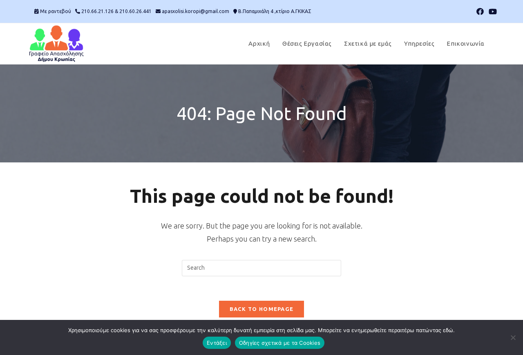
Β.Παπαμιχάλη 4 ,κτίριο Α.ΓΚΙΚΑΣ (274, 11)
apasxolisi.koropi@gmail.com (195, 11)
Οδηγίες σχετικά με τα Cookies (279, 342)
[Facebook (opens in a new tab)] (480, 11)
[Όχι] (513, 337)
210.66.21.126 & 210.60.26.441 (116, 11)
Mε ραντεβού (55, 11)
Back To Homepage (262, 309)
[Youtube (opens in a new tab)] (491, 11)
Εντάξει (217, 342)
